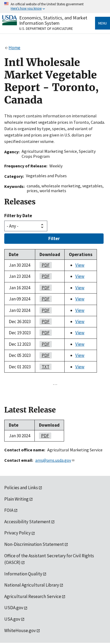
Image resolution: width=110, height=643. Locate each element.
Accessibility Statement (27, 522)
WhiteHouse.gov (20, 630)
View (79, 265)
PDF (45, 265)
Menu (102, 23)
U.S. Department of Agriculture (46, 28)
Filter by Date (18, 216)
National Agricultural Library (31, 585)
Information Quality (23, 574)
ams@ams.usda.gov (53, 460)
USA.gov (12, 619)
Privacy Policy (17, 533)
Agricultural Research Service (32, 596)
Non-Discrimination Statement (34, 544)
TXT (44, 367)
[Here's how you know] (55, 6)
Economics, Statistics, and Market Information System (53, 20)
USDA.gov (13, 608)
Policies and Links (21, 488)
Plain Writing (16, 499)
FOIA (8, 510)
